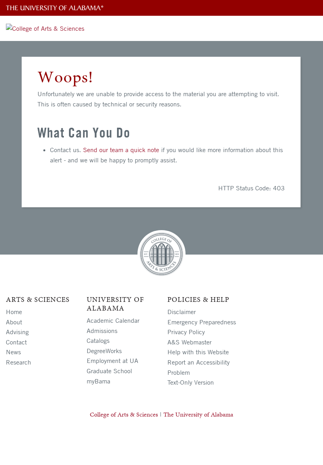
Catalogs (98, 340)
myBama (98, 381)
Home (14, 312)
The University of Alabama (198, 414)
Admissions (102, 331)
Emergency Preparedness (201, 322)
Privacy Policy (186, 332)
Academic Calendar (113, 320)
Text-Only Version (190, 382)
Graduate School (109, 371)
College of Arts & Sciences (124, 414)
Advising (17, 332)
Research (18, 362)
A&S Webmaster (189, 342)
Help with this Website (198, 352)
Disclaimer (181, 312)
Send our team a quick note (121, 150)
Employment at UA (112, 361)
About (14, 322)
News (13, 352)
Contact (16, 342)
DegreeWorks (104, 351)
